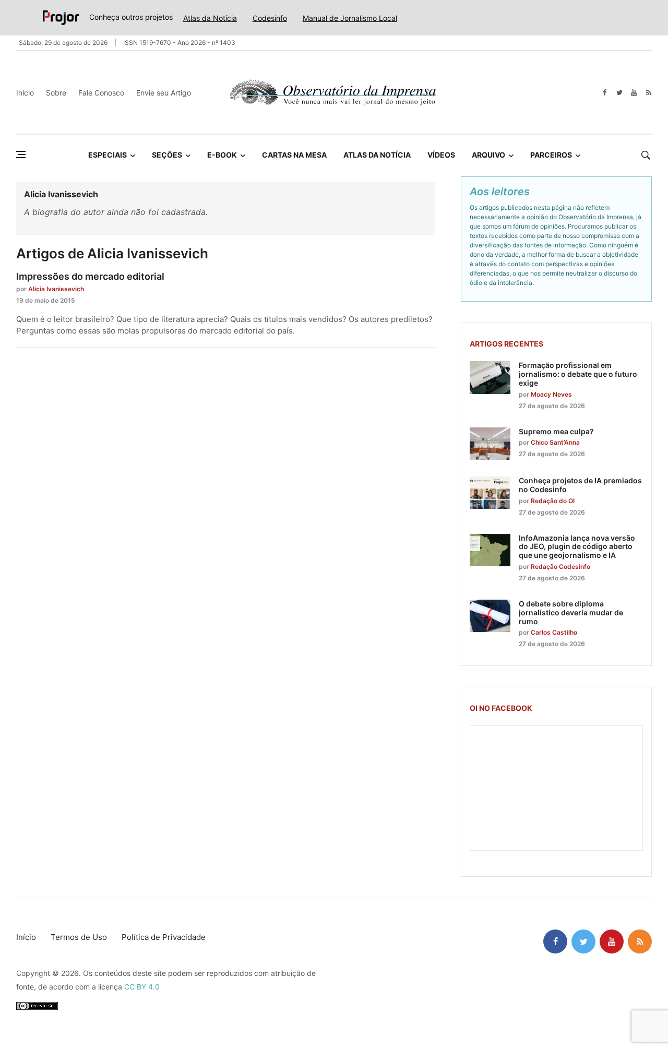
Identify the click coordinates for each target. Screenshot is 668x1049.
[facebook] (604, 92)
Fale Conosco (101, 92)
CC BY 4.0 (142, 986)
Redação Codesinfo (560, 566)
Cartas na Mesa (294, 154)
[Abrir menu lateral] (21, 154)
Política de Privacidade (164, 937)
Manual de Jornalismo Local (350, 18)
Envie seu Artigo (163, 92)
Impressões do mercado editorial (90, 276)
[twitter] (619, 92)
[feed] (648, 92)
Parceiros (551, 154)
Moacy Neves (551, 394)
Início (25, 92)
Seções (167, 154)
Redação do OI (553, 501)
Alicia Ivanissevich (56, 289)
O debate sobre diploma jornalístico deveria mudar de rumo (571, 612)
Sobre (56, 92)
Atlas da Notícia (210, 18)
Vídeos (441, 154)
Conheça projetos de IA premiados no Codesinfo (580, 485)
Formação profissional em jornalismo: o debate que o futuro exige (578, 374)
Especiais (107, 154)
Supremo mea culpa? (556, 431)
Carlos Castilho (554, 632)
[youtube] (633, 92)
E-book (222, 154)
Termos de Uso (79, 937)
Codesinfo (270, 18)
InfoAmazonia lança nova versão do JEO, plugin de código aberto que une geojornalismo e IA (577, 546)
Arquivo (488, 154)
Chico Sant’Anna (555, 442)
